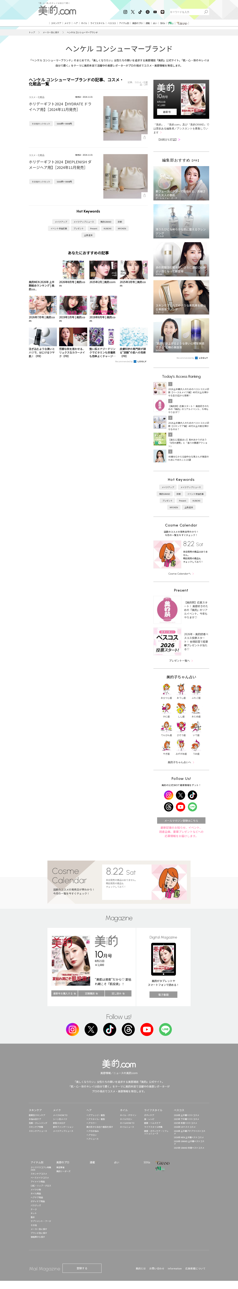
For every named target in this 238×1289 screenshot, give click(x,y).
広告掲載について (195, 1268)
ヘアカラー (91, 1122)
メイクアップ (61, 221)
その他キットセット (41, 123)
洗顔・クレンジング (38, 1122)
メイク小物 (36, 1189)
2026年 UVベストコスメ (185, 1126)
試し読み (116, 993)
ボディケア (149, 1115)
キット (34, 1213)
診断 (120, 221)
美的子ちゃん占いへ (179, 762)
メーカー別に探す (51, 32)
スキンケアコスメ (39, 1173)
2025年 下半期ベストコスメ (186, 1118)
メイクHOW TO (60, 1115)
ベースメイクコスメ (40, 1177)
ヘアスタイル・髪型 (95, 1118)
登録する (82, 1268)
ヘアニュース (92, 1138)
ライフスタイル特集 (153, 1126)
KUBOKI (107, 228)
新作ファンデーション (63, 1126)
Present (93, 228)
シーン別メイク (60, 1118)
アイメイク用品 (38, 1181)
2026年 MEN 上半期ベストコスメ (189, 1137)
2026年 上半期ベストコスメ (186, 1115)
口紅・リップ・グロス (41, 1185)
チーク (34, 1209)
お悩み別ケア (35, 1118)
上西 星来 (88, 235)
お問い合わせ (156, 1268)
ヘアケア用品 (37, 1197)
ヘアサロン (91, 1134)
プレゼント (78, 228)
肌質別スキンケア (37, 1115)
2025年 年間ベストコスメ (185, 1122)
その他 (34, 1225)
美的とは (141, 1268)
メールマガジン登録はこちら (181, 820)
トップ (32, 32)
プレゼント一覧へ (179, 660)
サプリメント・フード (41, 1220)
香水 (33, 1217)
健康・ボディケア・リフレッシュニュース (156, 1132)
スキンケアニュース (38, 1130)
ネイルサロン (126, 1118)
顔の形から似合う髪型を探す (99, 1126)
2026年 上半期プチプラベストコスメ (189, 1132)
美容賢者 (60, 1167)
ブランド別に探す (39, 1232)
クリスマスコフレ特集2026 (41, 1168)
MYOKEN (122, 228)
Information (175, 1268)
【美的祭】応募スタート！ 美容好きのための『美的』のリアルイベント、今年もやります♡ (196, 610)
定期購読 (90, 993)
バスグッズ (36, 1205)
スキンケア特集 (36, 1126)
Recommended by (124, 361)
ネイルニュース (127, 1126)
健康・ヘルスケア (152, 1122)
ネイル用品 (36, 1193)
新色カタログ (59, 1122)
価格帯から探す (38, 1236)
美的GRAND (105, 221)
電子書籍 (163, 994)
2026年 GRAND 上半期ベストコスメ (189, 1142)
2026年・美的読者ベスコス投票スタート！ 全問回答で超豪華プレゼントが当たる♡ (196, 641)
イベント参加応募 (59, 228)
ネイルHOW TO (127, 1122)
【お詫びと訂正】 (169, 139)
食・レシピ (149, 1118)
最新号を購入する (63, 993)
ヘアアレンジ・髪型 (95, 1115)
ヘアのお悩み (92, 1130)
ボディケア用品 (38, 1201)
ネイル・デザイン (128, 1115)
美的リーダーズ (63, 1171)
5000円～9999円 (64, 123)
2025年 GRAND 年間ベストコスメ (189, 1147)
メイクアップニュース (84, 221)
